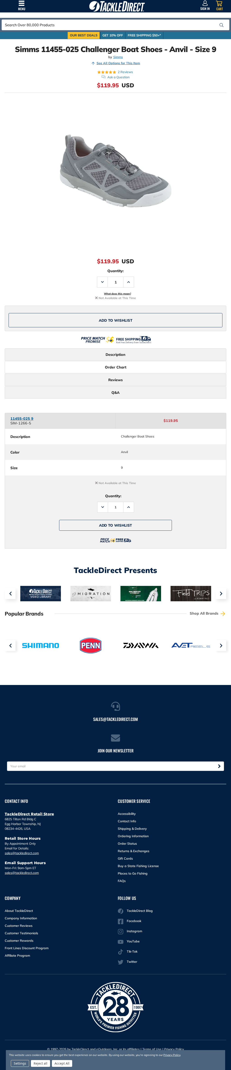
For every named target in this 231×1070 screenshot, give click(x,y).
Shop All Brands (204, 613)
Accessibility (127, 814)
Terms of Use (152, 1049)
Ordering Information (133, 836)
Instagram (134, 931)
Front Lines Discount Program (27, 948)
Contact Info (127, 821)
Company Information (21, 918)
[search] (221, 25)
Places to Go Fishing (133, 873)
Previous (10, 593)
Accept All (62, 1063)
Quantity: (115, 271)
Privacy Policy (174, 1049)
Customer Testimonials (21, 933)
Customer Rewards (19, 941)
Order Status (127, 844)
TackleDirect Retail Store (29, 814)
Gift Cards (125, 858)
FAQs (122, 881)
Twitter (132, 962)
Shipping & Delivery (132, 829)
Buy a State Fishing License (138, 866)
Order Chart (115, 367)
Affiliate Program (17, 955)
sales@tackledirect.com (22, 853)
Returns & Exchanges (133, 851)
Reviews (115, 380)
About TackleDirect (19, 911)
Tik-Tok (132, 951)
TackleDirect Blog (140, 911)
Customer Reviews (18, 926)
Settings (20, 1063)
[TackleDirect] (117, 6)
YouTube (133, 941)
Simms (118, 57)
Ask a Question (118, 77)
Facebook (134, 921)
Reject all (40, 1063)
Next (220, 593)
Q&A (115, 392)
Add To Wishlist (115, 320)
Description (115, 354)
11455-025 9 (21, 418)
